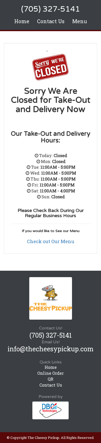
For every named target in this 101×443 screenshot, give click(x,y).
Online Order (50, 373)
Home (21, 21)
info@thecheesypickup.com (50, 349)
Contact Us (50, 21)
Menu (79, 21)
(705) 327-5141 (50, 9)
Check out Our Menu (50, 241)
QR (50, 379)
